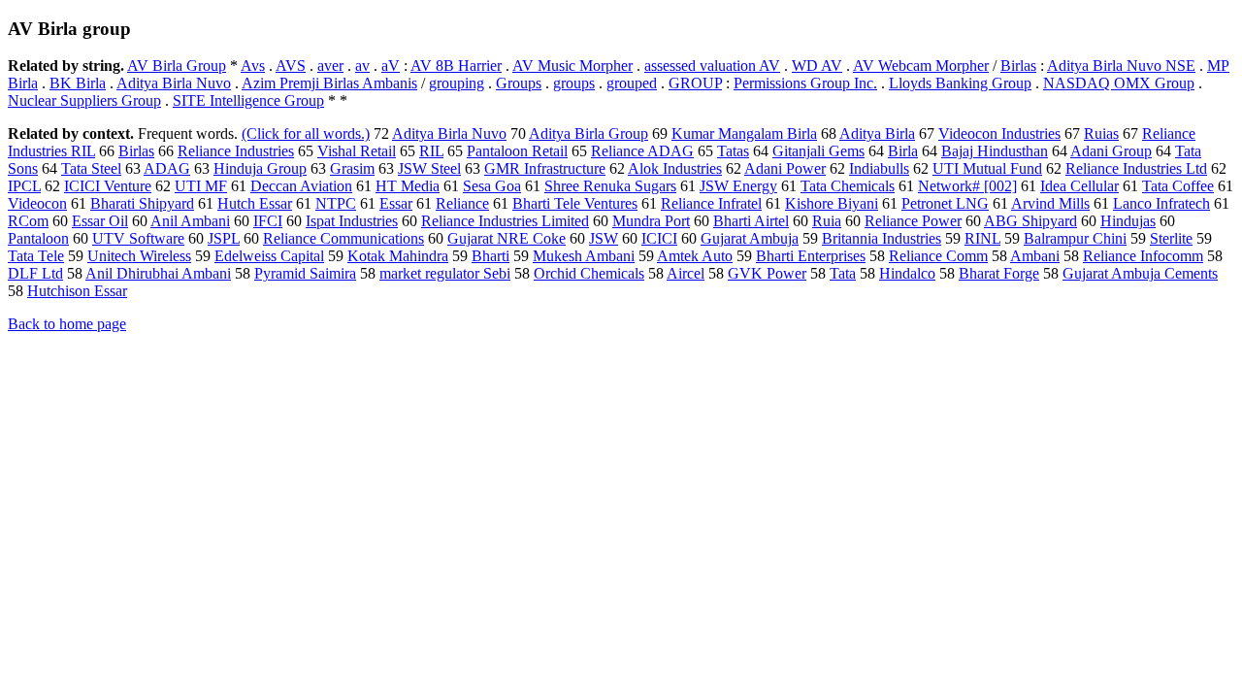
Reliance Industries (236, 151)
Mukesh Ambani (584, 256)
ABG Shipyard (1030, 221)
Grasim (352, 168)
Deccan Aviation (301, 186)
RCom (28, 221)
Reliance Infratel (711, 203)
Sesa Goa (492, 186)
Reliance (462, 203)
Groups (518, 83)
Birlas (1018, 65)
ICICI (659, 238)
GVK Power (767, 273)
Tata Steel (91, 168)
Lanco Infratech (1161, 203)
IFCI (267, 221)
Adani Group (1111, 151)
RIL (431, 151)
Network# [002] (967, 186)
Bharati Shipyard (142, 203)
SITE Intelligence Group (248, 100)
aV (390, 65)
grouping (456, 83)
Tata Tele (36, 256)
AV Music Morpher (572, 65)
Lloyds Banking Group (960, 83)
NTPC (335, 203)
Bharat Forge (999, 273)
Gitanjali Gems (818, 151)
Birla (903, 151)
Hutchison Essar (77, 291)
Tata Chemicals (848, 186)
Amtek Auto (695, 256)
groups (574, 83)
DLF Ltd (35, 273)
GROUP (695, 83)
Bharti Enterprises (811, 256)
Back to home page (67, 324)
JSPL (224, 238)
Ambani (1035, 256)
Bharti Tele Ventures (574, 203)
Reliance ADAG (642, 151)
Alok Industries (675, 168)
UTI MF (201, 186)
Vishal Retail (356, 151)
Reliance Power (913, 221)
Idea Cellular (1079, 186)
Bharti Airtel (751, 221)
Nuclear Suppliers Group (84, 100)
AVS (291, 65)
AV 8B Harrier (456, 65)
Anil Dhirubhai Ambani (158, 273)
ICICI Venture (107, 186)
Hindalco (907, 273)
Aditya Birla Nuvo (173, 83)
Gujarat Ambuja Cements (1140, 273)
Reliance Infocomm (1143, 256)
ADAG (167, 168)
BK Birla (77, 83)
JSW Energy (738, 186)
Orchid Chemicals (589, 273)
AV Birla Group (176, 65)
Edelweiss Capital (269, 256)
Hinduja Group (260, 168)
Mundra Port (651, 221)
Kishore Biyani (831, 203)
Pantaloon (38, 238)
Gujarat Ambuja (750, 238)
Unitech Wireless (139, 256)
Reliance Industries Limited (505, 221)
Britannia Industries (881, 238)
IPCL (24, 186)
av (362, 65)
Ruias (1101, 133)
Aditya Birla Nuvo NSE (1121, 65)
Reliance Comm (938, 256)
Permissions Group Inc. (805, 83)
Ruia (826, 221)
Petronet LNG (945, 203)
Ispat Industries (352, 221)
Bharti (490, 256)
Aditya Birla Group (588, 133)
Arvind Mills (1050, 203)
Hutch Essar (254, 203)
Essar (395, 203)
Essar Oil (100, 221)
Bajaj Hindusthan (994, 151)
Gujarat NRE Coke (506, 238)
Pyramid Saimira (305, 273)
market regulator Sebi (444, 273)
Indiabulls (879, 168)
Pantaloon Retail (517, 151)
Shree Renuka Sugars (610, 186)
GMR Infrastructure (544, 168)
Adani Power (785, 168)
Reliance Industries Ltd (1136, 168)
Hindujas (1128, 221)
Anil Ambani (190, 221)
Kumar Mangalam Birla (744, 133)
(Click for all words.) (306, 133)
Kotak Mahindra (397, 256)
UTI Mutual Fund (987, 168)
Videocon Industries (999, 133)
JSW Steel (429, 168)
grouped (631, 83)
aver (330, 65)
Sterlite (1171, 238)
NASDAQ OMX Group (1118, 83)
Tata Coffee (1178, 186)
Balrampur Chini (1075, 238)
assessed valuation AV (712, 65)
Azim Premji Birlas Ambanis (329, 83)
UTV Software (138, 238)
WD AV (817, 65)
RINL (982, 238)
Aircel (685, 273)
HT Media (408, 186)
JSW (603, 238)
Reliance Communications (343, 238)
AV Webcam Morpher (921, 65)
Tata (843, 273)
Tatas (733, 151)
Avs (253, 65)
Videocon (37, 203)
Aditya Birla (877, 133)
